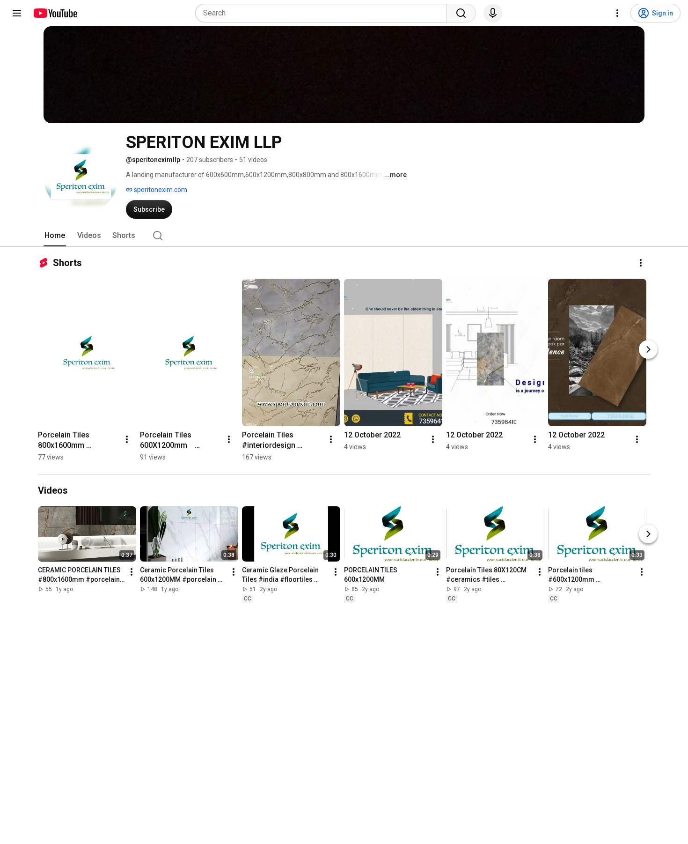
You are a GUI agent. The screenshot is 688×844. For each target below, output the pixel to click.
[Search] (461, 13)
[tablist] (344, 235)
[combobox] (323, 13)
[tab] (55, 235)
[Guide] (16, 13)
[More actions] (640, 262)
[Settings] (617, 13)
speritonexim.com (159, 189)
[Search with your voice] (492, 13)
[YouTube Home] (55, 13)
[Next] (648, 349)
